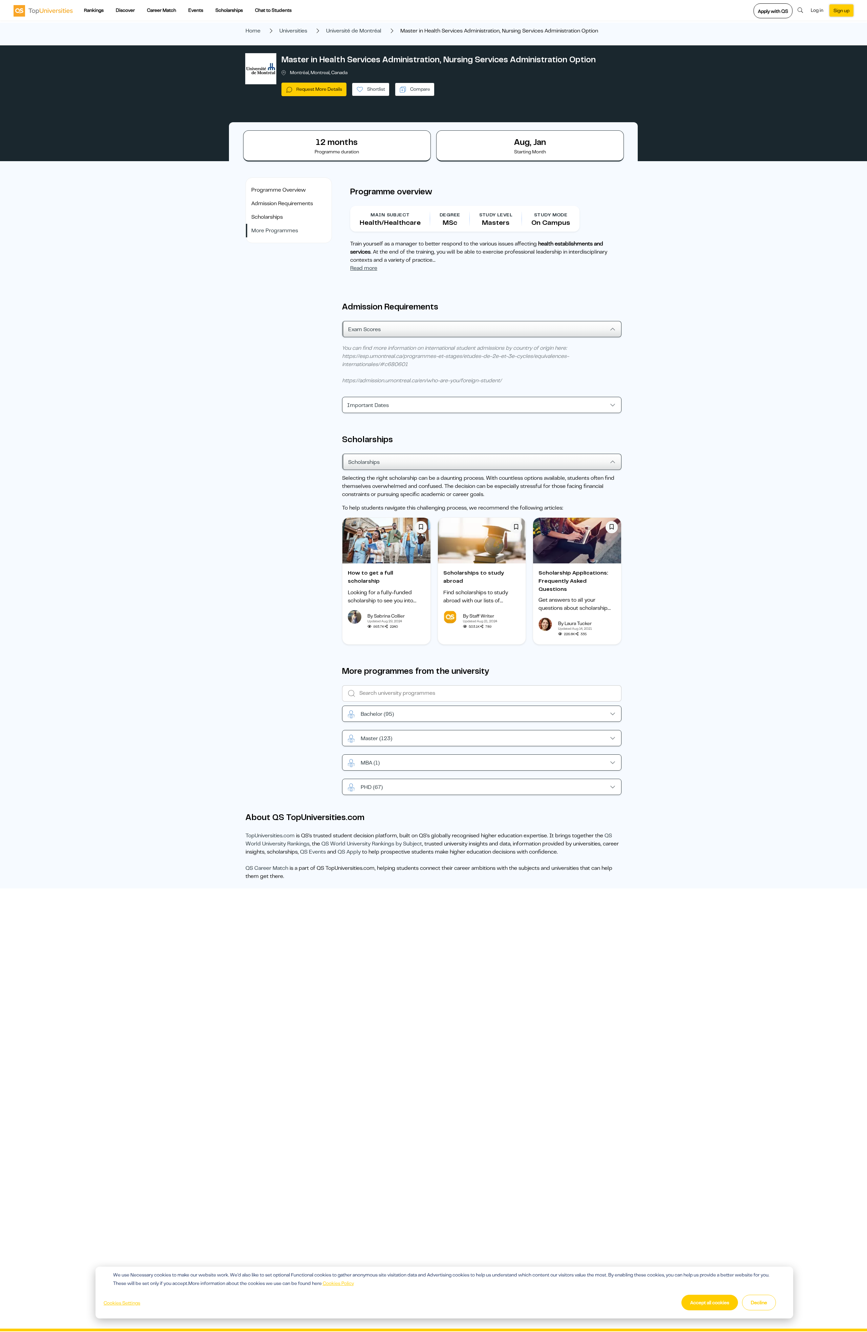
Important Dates (368, 405)
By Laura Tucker (575, 623)
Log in (817, 10)
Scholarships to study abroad (473, 577)
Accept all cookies (709, 1302)
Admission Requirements (282, 203)
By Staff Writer (478, 616)
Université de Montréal (353, 30)
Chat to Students (273, 10)
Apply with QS (773, 11)
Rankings (94, 10)
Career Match (161, 10)
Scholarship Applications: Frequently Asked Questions (573, 581)
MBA (370, 762)
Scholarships (229, 10)
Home (253, 30)
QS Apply (349, 851)
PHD (372, 787)
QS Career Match (267, 868)
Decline (759, 1302)
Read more (363, 268)
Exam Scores (364, 329)
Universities (293, 30)
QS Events (313, 851)
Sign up (841, 10)
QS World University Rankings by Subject (371, 843)
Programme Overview (278, 190)
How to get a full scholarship (370, 577)
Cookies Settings (122, 1303)
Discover (125, 10)
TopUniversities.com (270, 835)
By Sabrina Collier (386, 616)
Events (195, 10)
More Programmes (274, 230)
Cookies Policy (338, 1283)
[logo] (43, 10)
